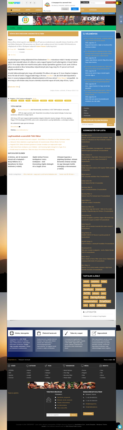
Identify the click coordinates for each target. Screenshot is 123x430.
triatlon (105, 301)
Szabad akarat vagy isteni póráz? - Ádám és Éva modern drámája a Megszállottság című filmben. (97, 210)
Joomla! (44, 426)
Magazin (84, 373)
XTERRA (11, 370)
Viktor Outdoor (87, 155)
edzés (86, 281)
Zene (101, 370)
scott (51, 100)
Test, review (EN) (62, 408)
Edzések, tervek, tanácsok (64, 400)
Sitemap (86, 113)
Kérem (75, 9)
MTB (87, 293)
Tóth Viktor (13, 54)
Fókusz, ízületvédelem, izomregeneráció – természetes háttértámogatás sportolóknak (96, 149)
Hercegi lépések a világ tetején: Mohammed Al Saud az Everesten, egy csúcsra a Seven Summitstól (97, 159)
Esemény (102, 377)
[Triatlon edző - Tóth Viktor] (61, 20)
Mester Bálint (67, 377)
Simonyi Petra (86, 215)
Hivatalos (86, 108)
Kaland (29, 370)
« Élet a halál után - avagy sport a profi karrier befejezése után (40, 174)
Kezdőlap (12, 28)
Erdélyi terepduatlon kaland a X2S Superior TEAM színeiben (98, 169)
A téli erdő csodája (91, 202)
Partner (84, 370)
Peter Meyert (62, 78)
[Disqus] (43, 202)
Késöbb (65, 9)
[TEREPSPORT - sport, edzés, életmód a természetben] (14, 3)
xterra (101, 305)
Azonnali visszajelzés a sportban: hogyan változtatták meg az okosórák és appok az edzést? (97, 219)
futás (29, 100)
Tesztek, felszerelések (63, 402)
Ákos (49, 60)
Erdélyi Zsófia (86, 181)
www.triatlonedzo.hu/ (22, 130)
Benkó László (86, 174)
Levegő (29, 375)
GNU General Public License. (74, 426)
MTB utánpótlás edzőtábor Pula (95, 176)
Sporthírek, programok (63, 397)
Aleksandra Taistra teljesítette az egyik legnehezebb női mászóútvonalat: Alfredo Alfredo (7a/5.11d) (37, 142)
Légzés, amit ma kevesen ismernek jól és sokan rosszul (97, 227)
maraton (14, 100)
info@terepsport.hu (91, 404)
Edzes (24, 13)
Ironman (96, 285)
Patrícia (107, 13)
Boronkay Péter (87, 194)
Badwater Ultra (14, 87)
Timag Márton (86, 233)
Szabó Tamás (86, 224)
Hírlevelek (34, 13)
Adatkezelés (87, 115)
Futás (46, 375)
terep (86, 297)
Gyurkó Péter (86, 165)
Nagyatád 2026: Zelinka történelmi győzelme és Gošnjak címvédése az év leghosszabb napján (36, 144)
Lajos (103, 13)
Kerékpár (47, 373)
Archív (34, 98)
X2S (10, 373)
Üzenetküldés (88, 413)
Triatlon (47, 370)
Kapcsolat (85, 2)
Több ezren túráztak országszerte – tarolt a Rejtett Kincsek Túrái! (98, 251)
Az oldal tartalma (62, 405)
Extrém (29, 377)
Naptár (19, 13)
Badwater (44, 100)
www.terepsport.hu (24, 109)
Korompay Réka (87, 187)
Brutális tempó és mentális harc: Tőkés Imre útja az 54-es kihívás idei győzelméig (32, 149)
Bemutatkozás (15, 126)
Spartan (11, 375)
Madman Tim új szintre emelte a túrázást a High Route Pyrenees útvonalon (97, 268)
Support (85, 146)
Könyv (102, 375)
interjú (86, 285)
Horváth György (87, 241)
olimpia (96, 293)
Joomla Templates (90, 424)
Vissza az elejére (108, 359)
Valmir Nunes (41, 46)
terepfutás (98, 297)
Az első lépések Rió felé (92, 183)
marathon (36, 100)
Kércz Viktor (86, 265)
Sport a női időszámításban (94, 189)
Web (83, 375)
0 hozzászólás (29, 49)
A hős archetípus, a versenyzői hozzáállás (98, 243)
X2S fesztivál (13, 13)
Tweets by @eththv (13, 393)
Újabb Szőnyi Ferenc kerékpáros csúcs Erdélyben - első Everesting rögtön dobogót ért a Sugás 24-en (38, 147)
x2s (92, 305)
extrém (21, 100)
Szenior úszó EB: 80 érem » (66, 174)
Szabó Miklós (86, 200)
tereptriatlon (90, 301)
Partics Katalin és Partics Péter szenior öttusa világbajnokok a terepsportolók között (98, 260)
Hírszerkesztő (86, 248)
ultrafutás (68, 100)
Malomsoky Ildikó (88, 207)
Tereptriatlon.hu (12, 359)
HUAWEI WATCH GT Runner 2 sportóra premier (96, 236)
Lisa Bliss (49, 76)
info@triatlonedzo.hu (91, 407)
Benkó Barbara (68, 370)
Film (101, 373)
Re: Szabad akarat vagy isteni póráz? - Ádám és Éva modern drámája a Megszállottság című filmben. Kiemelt (98, 92)
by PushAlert (48, 11)
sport (103, 293)
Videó (28, 13)
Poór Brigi (66, 373)
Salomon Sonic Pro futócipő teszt (96, 196)
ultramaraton (59, 100)
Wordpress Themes (101, 424)
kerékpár (88, 289)
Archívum (19, 28)
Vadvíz (29, 373)
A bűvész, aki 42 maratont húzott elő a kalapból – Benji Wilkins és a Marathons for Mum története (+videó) (40, 139)
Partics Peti (86, 256)
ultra (85, 305)
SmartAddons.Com (80, 424)
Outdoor (47, 377)
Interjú (84, 377)
